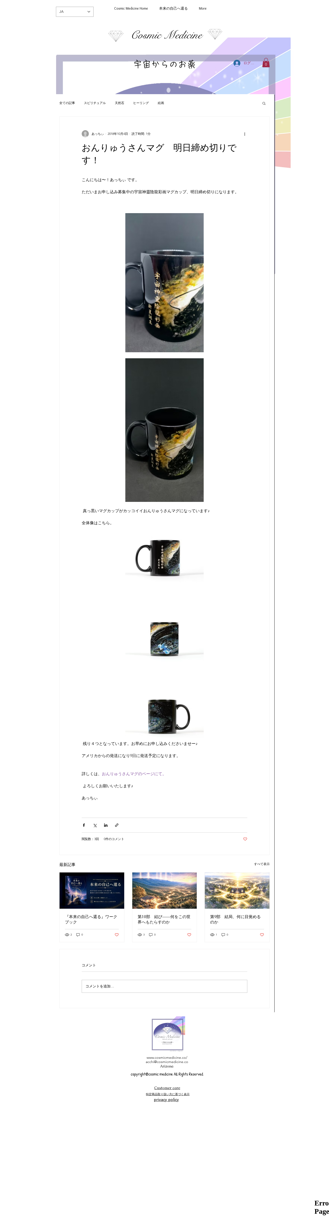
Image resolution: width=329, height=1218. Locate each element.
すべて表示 (262, 864)
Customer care (167, 1087)
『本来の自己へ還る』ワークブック (91, 919)
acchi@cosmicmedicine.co (167, 1062)
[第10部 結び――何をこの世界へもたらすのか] (164, 890)
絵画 (161, 103)
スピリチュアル (95, 103)
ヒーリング (141, 103)
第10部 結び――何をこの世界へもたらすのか (164, 919)
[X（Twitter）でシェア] (95, 825)
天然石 (119, 103)
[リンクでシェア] (117, 825)
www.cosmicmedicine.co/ (167, 1057)
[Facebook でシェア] (84, 825)
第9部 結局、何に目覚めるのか (235, 919)
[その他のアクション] (244, 133)
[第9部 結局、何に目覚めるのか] (237, 890)
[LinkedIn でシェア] (106, 825)
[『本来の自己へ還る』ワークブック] (92, 890)
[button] (266, 62)
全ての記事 (67, 103)
